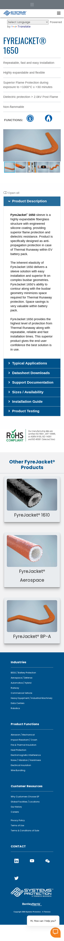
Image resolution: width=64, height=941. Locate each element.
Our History (16, 806)
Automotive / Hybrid (21, 682)
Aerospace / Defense (21, 677)
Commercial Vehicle (21, 693)
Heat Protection (18, 750)
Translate (24, 26)
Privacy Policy (18, 820)
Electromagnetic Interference (26, 755)
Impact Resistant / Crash (24, 739)
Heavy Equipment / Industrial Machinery (31, 698)
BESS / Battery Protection (23, 672)
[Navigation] (32, 4)
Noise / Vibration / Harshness (26, 760)
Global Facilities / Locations (25, 801)
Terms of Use (17, 825)
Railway (15, 687)
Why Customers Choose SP (25, 796)
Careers (15, 811)
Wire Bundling (18, 770)
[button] (57, 132)
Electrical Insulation (21, 765)
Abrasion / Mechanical (23, 734)
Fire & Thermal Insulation (23, 744)
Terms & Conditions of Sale (25, 830)
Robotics (15, 708)
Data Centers (17, 703)
